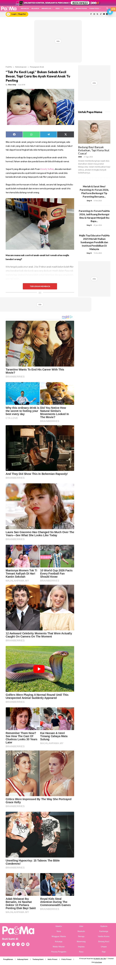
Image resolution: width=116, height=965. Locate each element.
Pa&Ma (9, 67)
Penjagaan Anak (37, 67)
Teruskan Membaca (40, 286)
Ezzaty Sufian (47, 169)
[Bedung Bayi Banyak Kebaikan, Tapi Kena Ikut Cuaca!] (94, 132)
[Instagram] (94, 14)
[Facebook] (91, 14)
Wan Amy (12, 85)
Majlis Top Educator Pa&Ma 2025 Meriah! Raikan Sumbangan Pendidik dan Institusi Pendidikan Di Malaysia (94, 242)
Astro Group (98, 962)
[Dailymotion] (27, 944)
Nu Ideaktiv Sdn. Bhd (100, 958)
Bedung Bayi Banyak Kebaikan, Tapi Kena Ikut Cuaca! (93, 150)
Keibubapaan (21, 67)
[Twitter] (97, 14)
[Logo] (8, 8)
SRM (80, 157)
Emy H (89, 200)
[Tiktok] (100, 14)
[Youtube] (104, 14)
